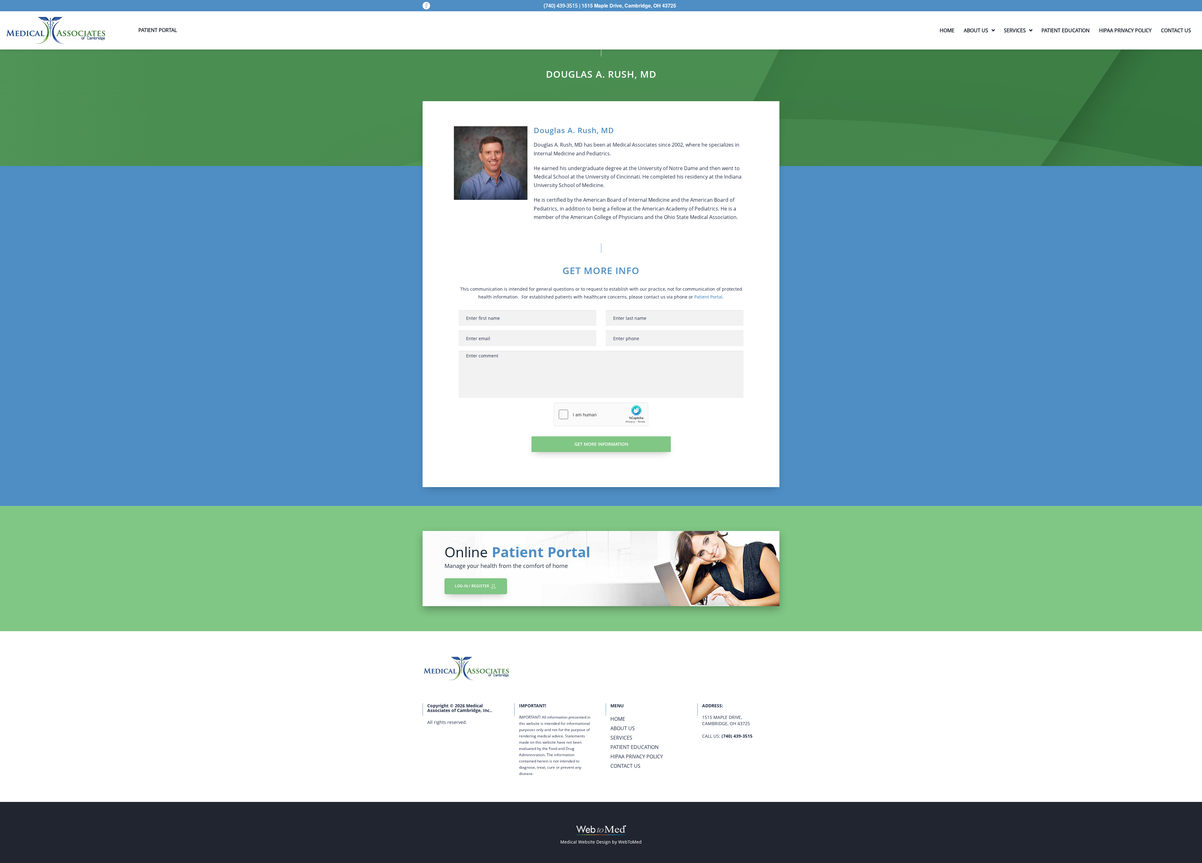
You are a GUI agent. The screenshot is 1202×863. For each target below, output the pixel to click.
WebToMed (630, 842)
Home (947, 30)
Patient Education (1065, 30)
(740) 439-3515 (737, 736)
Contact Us (1176, 30)
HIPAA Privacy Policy (1125, 30)
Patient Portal (708, 297)
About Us (976, 30)
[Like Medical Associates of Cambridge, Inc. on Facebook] (426, 5)
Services (1015, 30)
